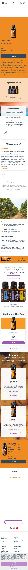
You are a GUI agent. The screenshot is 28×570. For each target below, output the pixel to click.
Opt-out (14, 564)
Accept (14, 562)
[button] (10, 348)
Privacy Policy (14, 568)
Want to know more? (14, 566)
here (13, 559)
